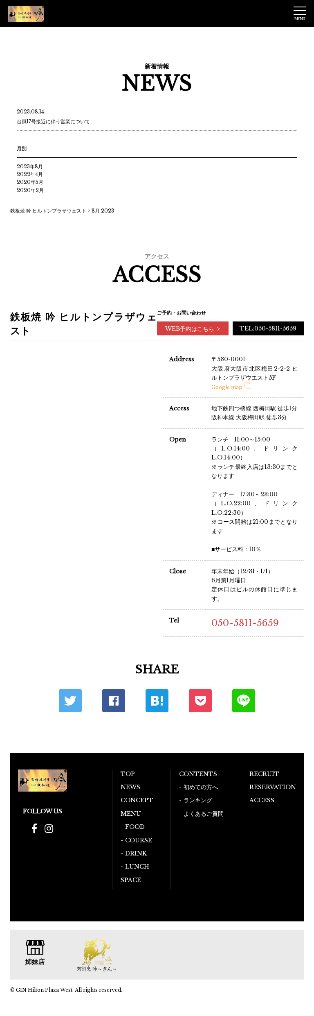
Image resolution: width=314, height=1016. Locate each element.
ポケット (200, 700)
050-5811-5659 (245, 623)
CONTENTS (198, 774)
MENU (131, 813)
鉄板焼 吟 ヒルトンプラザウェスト (48, 211)
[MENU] (300, 11)
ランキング (198, 800)
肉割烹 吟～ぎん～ (96, 968)
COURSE (138, 840)
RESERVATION (272, 787)
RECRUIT (264, 774)
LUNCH (137, 866)
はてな (157, 700)
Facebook (113, 700)
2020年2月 (30, 190)
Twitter (70, 700)
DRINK (136, 853)
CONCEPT (137, 800)
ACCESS (261, 800)
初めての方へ (201, 787)
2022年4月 (30, 174)
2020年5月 (30, 182)
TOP (128, 774)
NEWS (130, 787)
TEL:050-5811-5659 (268, 328)
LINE (243, 700)
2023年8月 (30, 166)
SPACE (131, 880)
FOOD (135, 826)
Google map (226, 387)
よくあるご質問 (204, 813)
